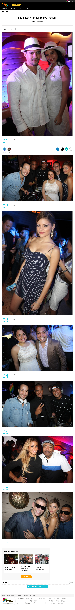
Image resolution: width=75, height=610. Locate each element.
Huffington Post (22, 601)
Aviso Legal (8, 595)
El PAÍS (21, 599)
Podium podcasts (34, 603)
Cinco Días (40, 601)
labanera (4, 11)
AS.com (53, 599)
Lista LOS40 (4, 8)
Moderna (27, 603)
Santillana (34, 599)
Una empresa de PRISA (7, 600)
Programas (12, 8)
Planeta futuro (57, 601)
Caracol (63, 599)
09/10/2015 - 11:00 (8, 152)
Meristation (60, 603)
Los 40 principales (28, 599)
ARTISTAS (27, 8)
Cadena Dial (46, 601)
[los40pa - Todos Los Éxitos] (5, 4)
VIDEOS (20, 8)
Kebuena (62, 601)
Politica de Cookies (22, 595)
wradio (35, 601)
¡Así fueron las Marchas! (10, 568)
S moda (46, 603)
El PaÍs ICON (41, 603)
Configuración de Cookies (30, 595)
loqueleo (53, 603)
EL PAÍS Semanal (51, 601)
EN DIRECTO (16, 4)
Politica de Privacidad (15, 595)
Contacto (4, 595)
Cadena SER (49, 599)
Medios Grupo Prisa (7, 603)
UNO (31, 601)
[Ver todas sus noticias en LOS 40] (4, 149)
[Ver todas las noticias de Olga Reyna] (9, 149)
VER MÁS (26, 576)
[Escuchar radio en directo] (13, 4)
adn (58, 599)
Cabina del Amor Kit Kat (40, 568)
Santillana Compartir (42, 599)
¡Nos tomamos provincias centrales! (25, 568)
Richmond (20, 603)
